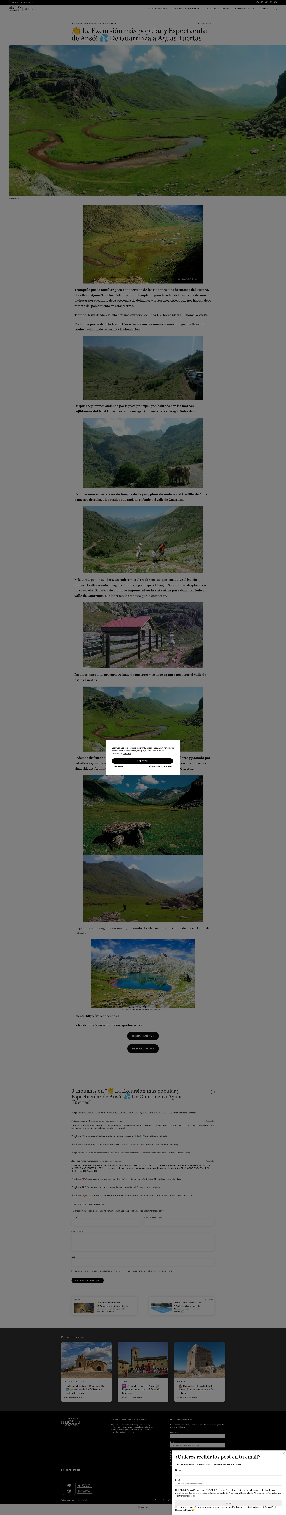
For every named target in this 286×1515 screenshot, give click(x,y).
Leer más (127, 753)
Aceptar (142, 761)
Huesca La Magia (183, 1510)
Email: (178, 1480)
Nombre (179, 1470)
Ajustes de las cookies (160, 766)
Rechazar (118, 766)
